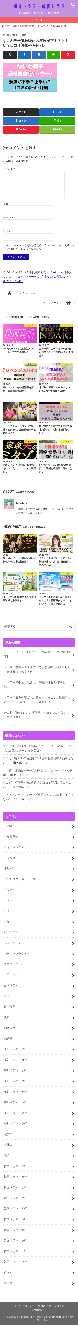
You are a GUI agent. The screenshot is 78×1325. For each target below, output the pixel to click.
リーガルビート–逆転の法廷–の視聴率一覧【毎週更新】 (37, 654)
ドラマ (8, 921)
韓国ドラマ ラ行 (15, 1251)
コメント (9, 168)
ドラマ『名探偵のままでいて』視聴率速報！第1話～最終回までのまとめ (36, 669)
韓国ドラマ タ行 (15, 1198)
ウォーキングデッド (17, 847)
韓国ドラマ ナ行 (15, 1208)
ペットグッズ (12, 942)
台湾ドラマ (11, 985)
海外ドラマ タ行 (15, 1081)
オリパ (8, 868)
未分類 (8, 1038)
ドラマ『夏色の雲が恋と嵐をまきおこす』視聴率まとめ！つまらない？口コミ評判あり (37, 699)
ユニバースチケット (17, 964)
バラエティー (12, 932)
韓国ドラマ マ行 (15, 1229)
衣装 (7, 1155)
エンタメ (9, 857)
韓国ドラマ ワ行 (15, 1261)
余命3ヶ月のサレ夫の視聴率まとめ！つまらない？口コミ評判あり (36, 715)
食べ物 (8, 1272)
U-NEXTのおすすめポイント (52, 1306)
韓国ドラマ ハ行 (15, 1219)
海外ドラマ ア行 (15, 1049)
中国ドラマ (11, 974)
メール (8, 217)
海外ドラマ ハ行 (15, 1102)
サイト (7, 231)
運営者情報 (39, 1310)
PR (40, 19)
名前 (7, 203)
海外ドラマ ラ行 (15, 1123)
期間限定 (9, 1027)
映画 (7, 1017)
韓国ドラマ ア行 (15, 1166)
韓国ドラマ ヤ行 (15, 1240)
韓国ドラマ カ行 (15, 1176)
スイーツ (9, 911)
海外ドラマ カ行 (15, 1059)
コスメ (8, 900)
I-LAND (8, 826)
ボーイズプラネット (17, 953)
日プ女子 (9, 1006)
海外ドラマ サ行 (15, 1070)
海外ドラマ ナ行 (15, 1091)
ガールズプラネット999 (19, 879)
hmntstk (21, 503)
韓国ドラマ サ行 (15, 1187)
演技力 (8, 1134)
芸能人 (8, 1144)
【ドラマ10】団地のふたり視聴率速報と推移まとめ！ (36, 684)
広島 (7, 996)
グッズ (8, 889)
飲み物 (8, 1283)
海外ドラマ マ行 (15, 1112)
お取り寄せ (11, 836)
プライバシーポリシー (23, 1306)
